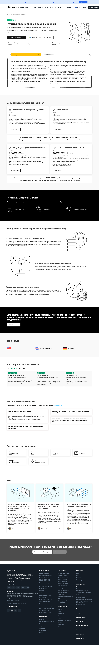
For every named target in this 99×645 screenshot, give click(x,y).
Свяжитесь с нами (14, 324)
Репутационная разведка (65, 596)
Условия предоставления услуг (83, 593)
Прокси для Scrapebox (64, 620)
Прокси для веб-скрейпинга (62, 601)
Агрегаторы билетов (64, 590)
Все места (79, 570)
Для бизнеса (62, 570)
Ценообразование (82, 625)
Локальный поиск (63, 583)
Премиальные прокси (45, 599)
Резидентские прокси (45, 575)
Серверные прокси (44, 573)
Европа (78, 573)
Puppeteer (61, 624)
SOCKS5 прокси (43, 591)
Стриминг (42, 628)
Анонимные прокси (44, 601)
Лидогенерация (62, 581)
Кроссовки (42, 630)
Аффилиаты (80, 638)
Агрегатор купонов (63, 573)
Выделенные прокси (45, 595)
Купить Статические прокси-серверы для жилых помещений (45, 579)
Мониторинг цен (62, 588)
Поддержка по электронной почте (16, 603)
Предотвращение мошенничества (63, 578)
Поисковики (42, 624)
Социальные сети (44, 626)
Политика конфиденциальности (82, 589)
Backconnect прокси (45, 612)
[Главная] (13, 7)
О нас (78, 613)
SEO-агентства (62, 585)
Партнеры (79, 621)
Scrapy (60, 622)
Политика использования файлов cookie (83, 596)
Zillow (59, 626)
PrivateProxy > (10, 14)
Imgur (59, 618)
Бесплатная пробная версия (16, 37)
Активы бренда (81, 617)
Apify (59, 611)
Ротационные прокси (45, 583)
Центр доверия (80, 604)
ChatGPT (42, 619)
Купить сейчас (15, 129)
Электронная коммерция (46, 621)
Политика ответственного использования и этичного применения (84, 601)
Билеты (41, 632)
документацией (58, 405)
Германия (79, 577)
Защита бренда (62, 575)
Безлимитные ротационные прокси (45, 585)
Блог (77, 609)
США (77, 575)
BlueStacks (61, 613)
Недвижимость (62, 592)
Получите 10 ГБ (83, 2)
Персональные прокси (45, 604)
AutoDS (60, 609)
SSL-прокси (42, 597)
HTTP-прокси (43, 588)
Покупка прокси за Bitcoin (46, 608)
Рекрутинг (61, 594)
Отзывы (79, 630)
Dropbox (60, 616)
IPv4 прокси (42, 593)
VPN (59, 598)
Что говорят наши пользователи (23, 364)
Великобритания (81, 580)
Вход (84, 7)
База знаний (80, 634)
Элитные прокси (44, 610)
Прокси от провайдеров (46, 606)
